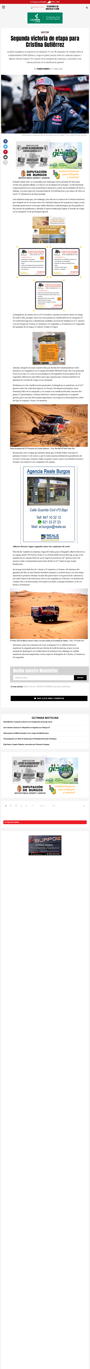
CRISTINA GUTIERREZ (44, 687)
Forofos (43, 2)
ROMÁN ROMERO (43, 69)
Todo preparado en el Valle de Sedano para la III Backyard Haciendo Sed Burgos (30, 739)
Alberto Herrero (30, 687)
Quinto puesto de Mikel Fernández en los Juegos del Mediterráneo (26, 733)
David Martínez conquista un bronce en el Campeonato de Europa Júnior (27, 722)
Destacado (57, 687)
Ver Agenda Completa (11, 822)
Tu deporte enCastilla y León (52, 7)
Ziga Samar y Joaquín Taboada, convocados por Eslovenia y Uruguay (26, 744)
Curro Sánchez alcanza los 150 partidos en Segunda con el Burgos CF (26, 728)
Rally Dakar (66, 687)
